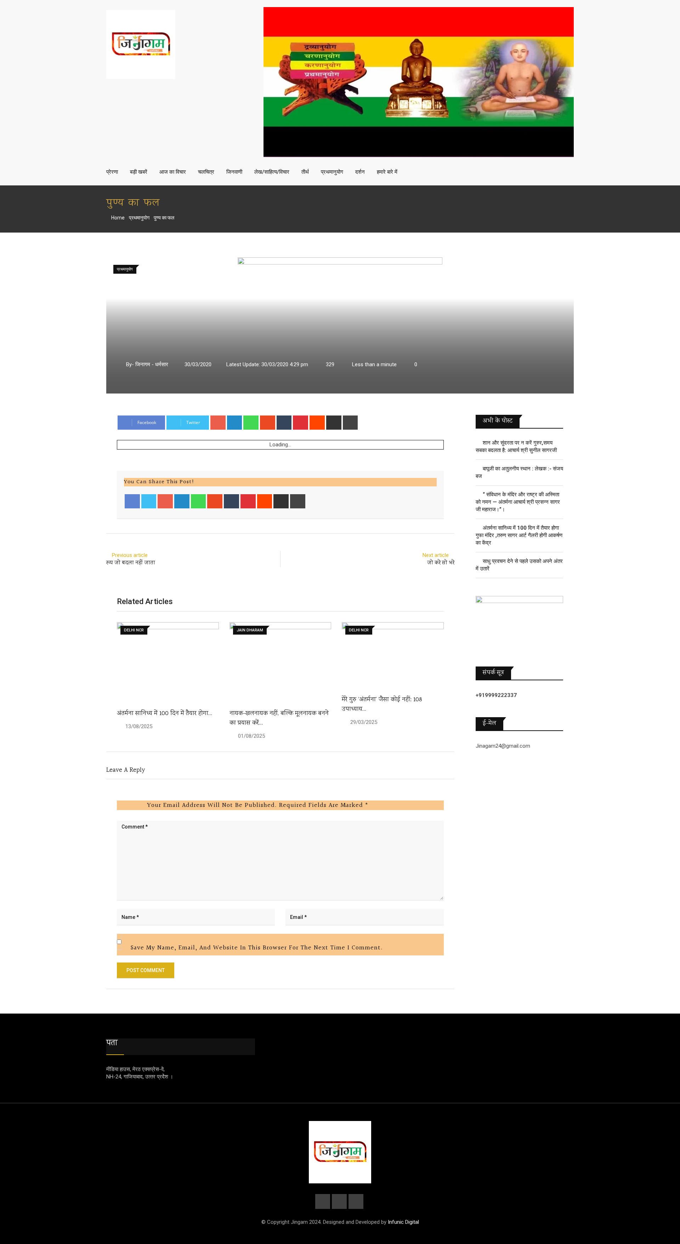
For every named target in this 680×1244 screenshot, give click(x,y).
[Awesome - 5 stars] (140, 805)
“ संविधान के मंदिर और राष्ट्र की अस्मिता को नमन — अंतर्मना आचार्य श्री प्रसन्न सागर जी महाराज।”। (518, 502)
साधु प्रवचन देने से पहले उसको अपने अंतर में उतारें (519, 565)
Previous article (130, 555)
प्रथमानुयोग (332, 172)
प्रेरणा (112, 172)
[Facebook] (132, 501)
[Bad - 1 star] (117, 805)
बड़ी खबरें (138, 172)
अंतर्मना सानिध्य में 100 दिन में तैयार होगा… (164, 713)
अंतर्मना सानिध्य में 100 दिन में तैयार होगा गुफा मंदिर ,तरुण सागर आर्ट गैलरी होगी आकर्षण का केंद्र (519, 535)
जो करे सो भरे (440, 563)
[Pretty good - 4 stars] (134, 805)
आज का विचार (172, 172)
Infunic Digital (403, 1222)
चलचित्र (206, 172)
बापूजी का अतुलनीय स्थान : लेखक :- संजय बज (519, 472)
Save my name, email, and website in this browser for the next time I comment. (257, 948)
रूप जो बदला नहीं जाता (130, 563)
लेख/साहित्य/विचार (271, 172)
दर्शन (360, 172)
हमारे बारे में (387, 172)
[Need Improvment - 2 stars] (123, 805)
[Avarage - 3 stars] (128, 805)
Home (117, 218)
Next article (436, 555)
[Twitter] (149, 501)
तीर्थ (305, 172)
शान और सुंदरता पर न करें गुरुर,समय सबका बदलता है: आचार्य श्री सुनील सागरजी (516, 446)
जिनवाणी (234, 172)
